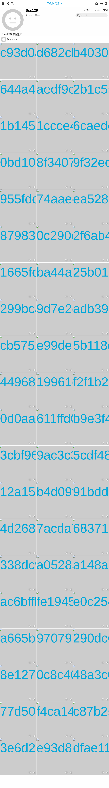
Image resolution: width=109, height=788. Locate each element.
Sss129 (32, 10)
